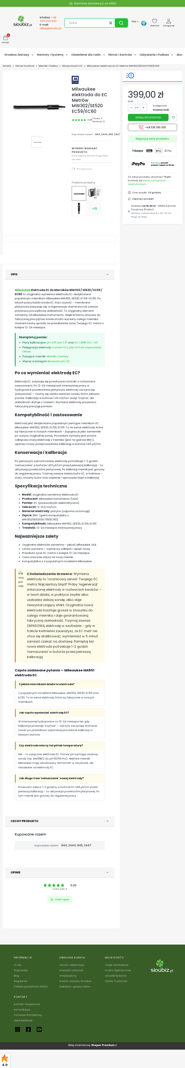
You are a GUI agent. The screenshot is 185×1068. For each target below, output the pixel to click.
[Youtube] (39, 1029)
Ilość (130, 101)
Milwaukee (23, 290)
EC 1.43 (93, 342)
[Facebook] (28, 1029)
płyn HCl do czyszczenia (85, 347)
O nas (17, 965)
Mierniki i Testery (48, 66)
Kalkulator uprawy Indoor (74, 986)
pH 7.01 (62, 342)
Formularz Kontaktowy (28, 1015)
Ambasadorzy (68, 976)
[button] (121, 23)
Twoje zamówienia (116, 965)
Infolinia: (48, 19)
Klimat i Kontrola (25, 66)
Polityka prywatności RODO (31, 986)
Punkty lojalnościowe (118, 970)
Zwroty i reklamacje (71, 965)
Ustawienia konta (115, 976)
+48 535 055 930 (155, 127)
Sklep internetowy (91, 1045)
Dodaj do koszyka (148, 117)
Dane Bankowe (23, 1020)
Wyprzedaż (21, 970)
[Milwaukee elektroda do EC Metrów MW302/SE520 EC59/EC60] (79, 193)
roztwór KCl (60, 347)
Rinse (27, 351)
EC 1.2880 (81, 342)
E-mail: (50, 26)
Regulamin (20, 981)
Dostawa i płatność (71, 970)
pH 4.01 (51, 342)
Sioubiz (7, 66)
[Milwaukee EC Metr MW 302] (94, 193)
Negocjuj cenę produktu (152, 139)
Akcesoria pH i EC (72, 66)
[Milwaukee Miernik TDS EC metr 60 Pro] (79, 209)
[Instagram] (17, 1029)
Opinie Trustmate (116, 981)
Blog (16, 976)
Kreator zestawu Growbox (75, 981)
